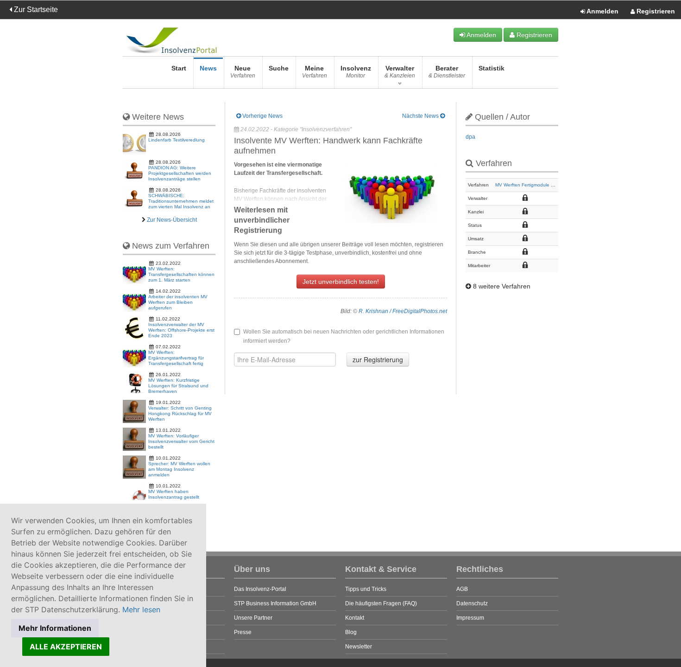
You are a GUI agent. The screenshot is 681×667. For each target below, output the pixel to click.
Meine (314, 71)
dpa (470, 137)
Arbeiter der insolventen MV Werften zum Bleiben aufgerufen (178, 302)
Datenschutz (472, 603)
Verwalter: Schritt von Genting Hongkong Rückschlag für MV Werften (180, 413)
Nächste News (421, 116)
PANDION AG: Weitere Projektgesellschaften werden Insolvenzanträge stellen (179, 173)
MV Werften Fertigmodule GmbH (529, 184)
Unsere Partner (253, 618)
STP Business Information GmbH (275, 603)
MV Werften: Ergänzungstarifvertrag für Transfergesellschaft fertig (176, 358)
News (208, 68)
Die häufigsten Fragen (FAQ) (381, 603)
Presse (243, 632)
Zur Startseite (35, 9)
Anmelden (601, 11)
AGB (462, 589)
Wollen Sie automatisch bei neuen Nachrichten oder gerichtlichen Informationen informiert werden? (343, 336)
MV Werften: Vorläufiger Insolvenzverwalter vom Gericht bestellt (181, 441)
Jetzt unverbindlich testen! (341, 281)
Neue (242, 71)
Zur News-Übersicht (172, 220)
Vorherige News (262, 116)
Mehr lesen (141, 609)
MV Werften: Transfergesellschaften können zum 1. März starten (181, 274)
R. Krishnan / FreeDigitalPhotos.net (403, 311)
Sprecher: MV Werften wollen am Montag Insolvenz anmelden (179, 469)
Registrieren (655, 11)
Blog (351, 632)
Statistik (491, 68)
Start (178, 68)
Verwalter (400, 71)
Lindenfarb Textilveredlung (176, 139)
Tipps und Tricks (365, 589)
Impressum (470, 618)
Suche (279, 68)
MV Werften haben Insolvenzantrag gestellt (173, 494)
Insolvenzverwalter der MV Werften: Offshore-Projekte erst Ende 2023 (181, 330)
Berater (447, 71)
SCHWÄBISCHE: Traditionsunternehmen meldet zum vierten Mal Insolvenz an (181, 201)
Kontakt (354, 618)
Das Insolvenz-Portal (260, 589)
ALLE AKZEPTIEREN (66, 646)
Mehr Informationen (55, 628)
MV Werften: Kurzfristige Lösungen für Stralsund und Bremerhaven (178, 386)
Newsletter (358, 646)
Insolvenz (355, 71)
